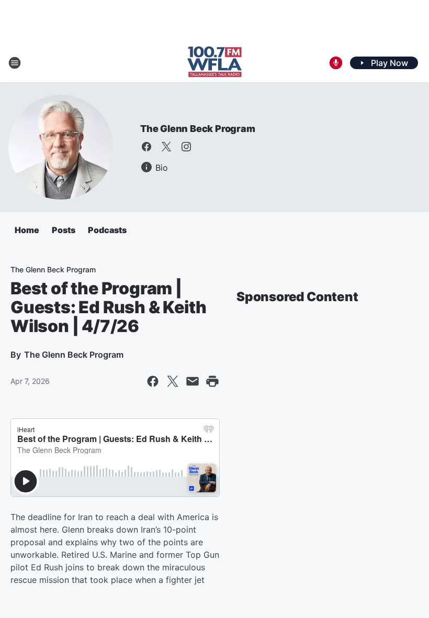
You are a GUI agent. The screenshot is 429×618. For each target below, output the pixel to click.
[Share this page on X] (172, 381)
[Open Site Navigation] (14, 63)
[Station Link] (214, 63)
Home (27, 230)
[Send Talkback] (336, 63)
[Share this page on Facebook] (152, 381)
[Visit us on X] (166, 146)
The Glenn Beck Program (197, 128)
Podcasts (107, 230)
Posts (63, 230)
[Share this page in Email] (192, 381)
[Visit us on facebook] (146, 146)
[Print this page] (212, 381)
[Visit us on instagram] (186, 146)
